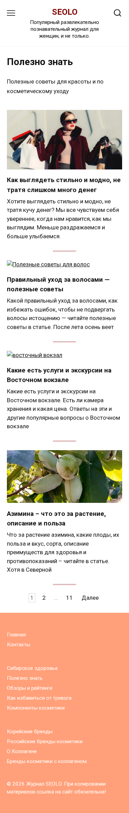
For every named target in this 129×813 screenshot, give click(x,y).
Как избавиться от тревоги (39, 698)
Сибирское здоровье (32, 668)
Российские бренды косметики (45, 741)
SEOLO (64, 12)
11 (69, 597)
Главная (16, 635)
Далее (90, 597)
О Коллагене (22, 751)
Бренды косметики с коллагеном (47, 761)
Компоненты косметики (36, 708)
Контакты (18, 644)
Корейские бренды (30, 731)
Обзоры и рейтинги (29, 688)
